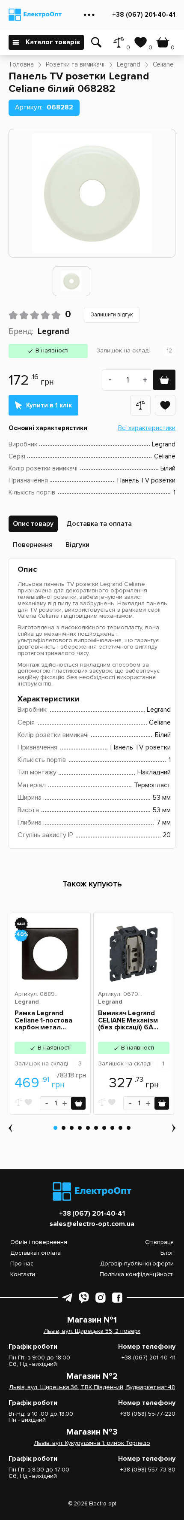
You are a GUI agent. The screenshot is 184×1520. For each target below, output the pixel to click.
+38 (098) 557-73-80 (147, 1470)
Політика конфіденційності (137, 1274)
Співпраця (159, 1242)
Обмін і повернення (38, 1242)
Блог (167, 1252)
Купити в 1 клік (49, 405)
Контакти (22, 1274)
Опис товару (33, 523)
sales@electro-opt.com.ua (92, 1224)
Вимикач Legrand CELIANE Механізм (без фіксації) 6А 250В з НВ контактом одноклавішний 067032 (133, 1021)
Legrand (53, 332)
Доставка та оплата (99, 523)
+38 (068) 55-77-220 (147, 1414)
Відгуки (77, 544)
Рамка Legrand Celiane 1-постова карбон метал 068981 (43, 1021)
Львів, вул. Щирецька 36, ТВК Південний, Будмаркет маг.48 (92, 1387)
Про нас (21, 1263)
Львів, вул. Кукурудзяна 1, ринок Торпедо (92, 1443)
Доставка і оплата (35, 1252)
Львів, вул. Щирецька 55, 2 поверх (92, 1331)
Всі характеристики (146, 428)
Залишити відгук (112, 314)
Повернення (33, 544)
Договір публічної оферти (137, 1263)
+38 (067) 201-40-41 (143, 14)
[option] (71, 281)
